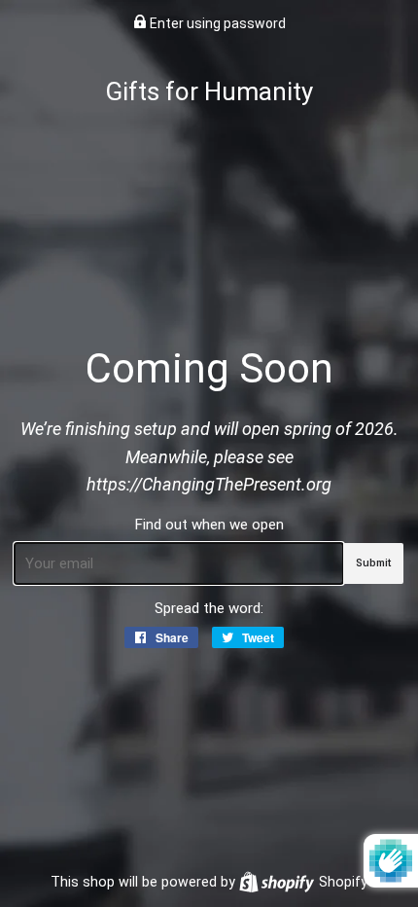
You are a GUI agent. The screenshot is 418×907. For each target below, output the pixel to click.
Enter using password (216, 23)
